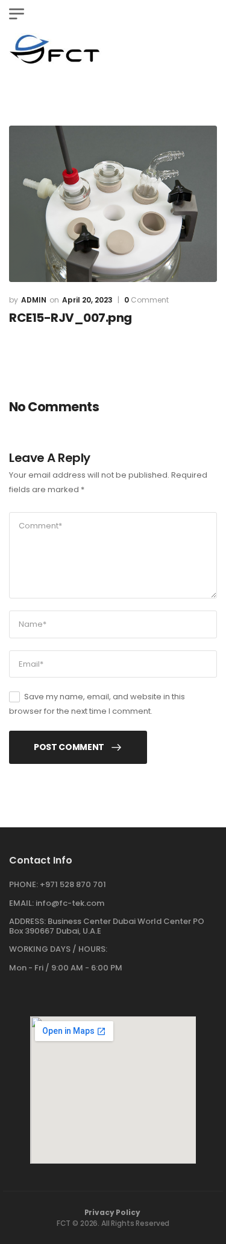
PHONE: (23, 884)
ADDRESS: (27, 921)
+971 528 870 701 (73, 884)
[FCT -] (55, 49)
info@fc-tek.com (70, 903)
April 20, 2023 (87, 300)
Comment (146, 300)
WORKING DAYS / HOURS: (58, 949)
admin (33, 300)
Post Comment (69, 747)
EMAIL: (21, 903)
